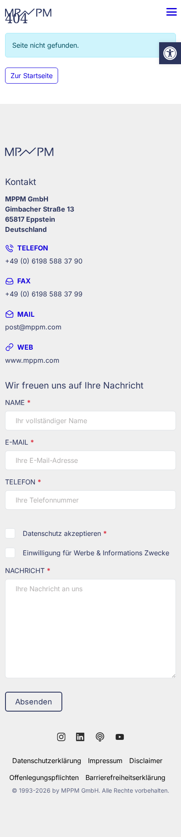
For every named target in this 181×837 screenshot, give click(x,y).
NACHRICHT (28, 570)
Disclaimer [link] (145, 760)
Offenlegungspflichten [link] (44, 777)
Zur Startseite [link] (32, 75)
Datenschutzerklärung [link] (46, 760)
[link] (170, 53)
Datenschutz (42, 533)
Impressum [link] (105, 760)
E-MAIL (19, 442)
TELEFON (23, 482)
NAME (18, 402)
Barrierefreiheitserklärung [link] (125, 777)
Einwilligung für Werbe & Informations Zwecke (96, 553)
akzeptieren (65, 533)
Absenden (33, 701)
